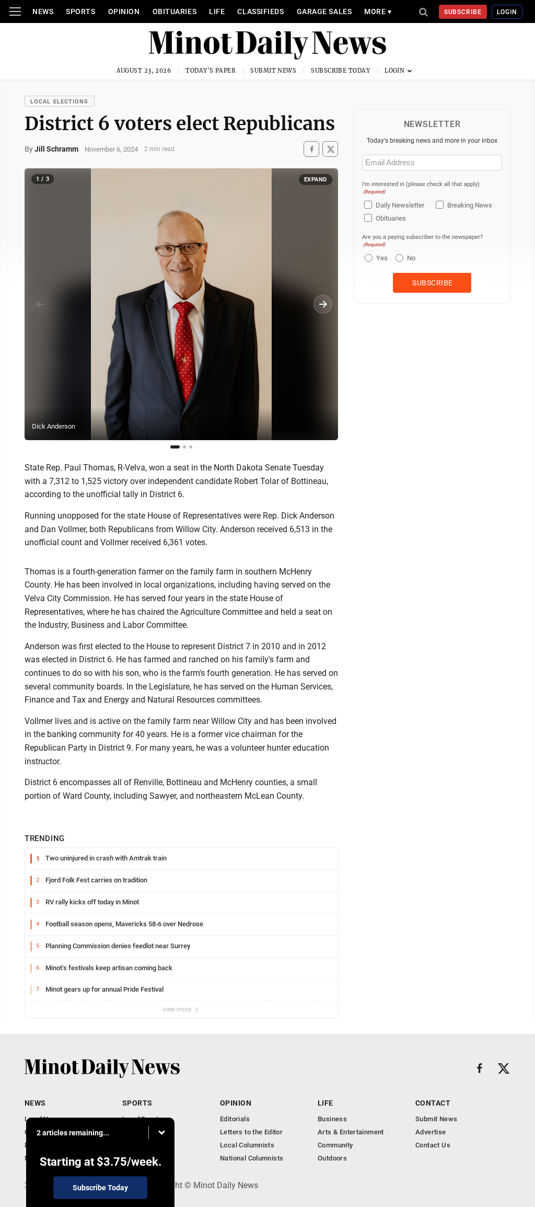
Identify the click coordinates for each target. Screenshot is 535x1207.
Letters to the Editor (251, 1132)
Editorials (235, 1119)
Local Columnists (247, 1145)
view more (177, 1009)
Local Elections (59, 101)
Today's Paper (210, 70)
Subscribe (463, 12)
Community (335, 1145)
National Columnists (251, 1158)
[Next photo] (322, 304)
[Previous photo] (39, 304)
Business (332, 1119)
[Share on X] (330, 149)
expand (315, 179)
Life (217, 11)
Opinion (124, 11)
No (411, 258)
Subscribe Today (340, 70)
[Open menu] (15, 11)
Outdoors (332, 1158)
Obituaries (175, 11)
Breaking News (469, 205)
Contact (432, 1103)
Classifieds (260, 11)
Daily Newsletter (400, 205)
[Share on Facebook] (311, 149)
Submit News (273, 70)
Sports (80, 11)
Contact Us (432, 1145)
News (42, 11)
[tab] (175, 447)
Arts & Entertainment (351, 1132)
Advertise (430, 1132)
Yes (380, 258)
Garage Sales (324, 11)
